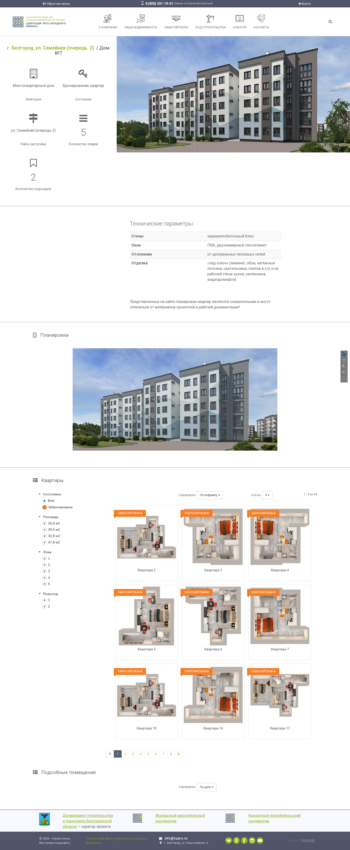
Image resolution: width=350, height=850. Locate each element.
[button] (344, 354)
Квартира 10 (146, 728)
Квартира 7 (280, 649)
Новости (239, 27)
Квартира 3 (213, 570)
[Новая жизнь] (39, 21)
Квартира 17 (280, 728)
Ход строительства (210, 27)
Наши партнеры (176, 27)
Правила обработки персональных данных (116, 838)
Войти (306, 3)
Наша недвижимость (140, 27)
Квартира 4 (280, 570)
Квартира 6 (213, 649)
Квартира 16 (213, 728)
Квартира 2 (146, 570)
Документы (94, 843)
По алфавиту (208, 495)
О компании (107, 27)
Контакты (261, 27)
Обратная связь (58, 3)
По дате (205, 787)
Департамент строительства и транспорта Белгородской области (88, 821)
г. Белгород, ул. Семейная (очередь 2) (50, 48)
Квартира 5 (146, 649)
